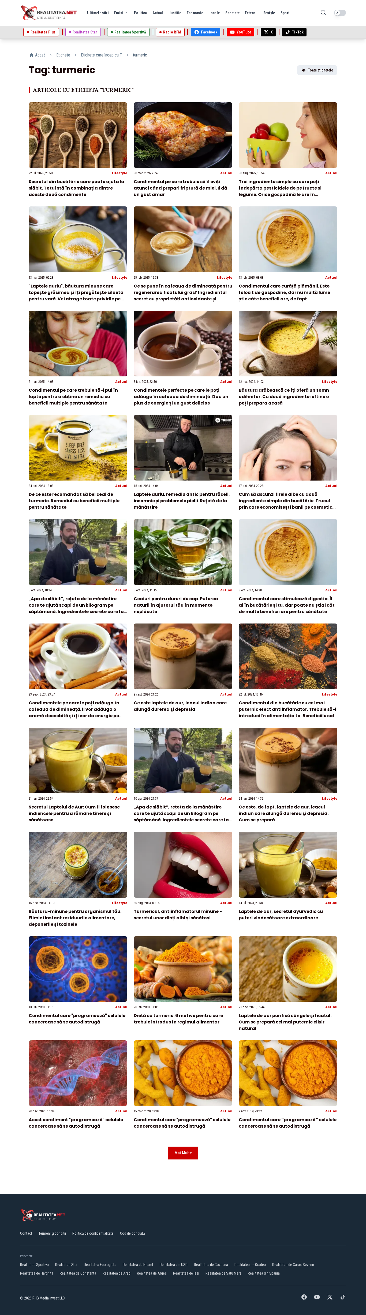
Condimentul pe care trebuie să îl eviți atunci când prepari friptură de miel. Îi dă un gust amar (180, 188)
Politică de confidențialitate (93, 1233)
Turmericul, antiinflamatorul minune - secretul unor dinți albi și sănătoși (178, 914)
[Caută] (323, 13)
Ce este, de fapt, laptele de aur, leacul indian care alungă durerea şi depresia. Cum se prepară (283, 813)
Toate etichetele (320, 70)
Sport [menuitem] (285, 13)
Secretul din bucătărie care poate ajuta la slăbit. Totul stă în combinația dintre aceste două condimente (76, 188)
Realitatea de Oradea (250, 1265)
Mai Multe (183, 1152)
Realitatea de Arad (116, 1273)
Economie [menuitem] (195, 13)
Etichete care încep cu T (101, 55)
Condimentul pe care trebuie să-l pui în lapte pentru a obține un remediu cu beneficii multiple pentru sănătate (73, 396)
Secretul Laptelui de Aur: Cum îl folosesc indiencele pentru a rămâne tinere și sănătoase (74, 813)
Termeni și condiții (52, 1233)
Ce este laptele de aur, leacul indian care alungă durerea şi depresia (180, 706)
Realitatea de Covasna (211, 1265)
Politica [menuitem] (140, 13)
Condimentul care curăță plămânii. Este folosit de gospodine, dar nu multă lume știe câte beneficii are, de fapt (284, 292)
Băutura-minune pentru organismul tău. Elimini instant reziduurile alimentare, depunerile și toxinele (75, 917)
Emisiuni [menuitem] (121, 13)
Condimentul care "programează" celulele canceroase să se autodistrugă (77, 1018)
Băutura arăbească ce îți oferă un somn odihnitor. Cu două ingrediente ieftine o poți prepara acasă (284, 396)
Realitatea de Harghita (36, 1273)
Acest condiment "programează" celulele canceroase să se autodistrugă (76, 1123)
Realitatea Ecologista (100, 1265)
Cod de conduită (132, 1233)
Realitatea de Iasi (186, 1273)
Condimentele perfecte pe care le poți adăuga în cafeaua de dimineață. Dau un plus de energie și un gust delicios (181, 396)
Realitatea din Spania (264, 1273)
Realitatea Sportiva (34, 1265)
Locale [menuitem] (214, 13)
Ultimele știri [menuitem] (98, 13)
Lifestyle (119, 173)
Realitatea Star (66, 1265)
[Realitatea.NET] (49, 13)
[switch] (340, 13)
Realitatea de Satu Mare (223, 1273)
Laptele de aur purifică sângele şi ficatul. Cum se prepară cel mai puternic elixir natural (285, 1021)
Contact (26, 1233)
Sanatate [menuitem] (232, 13)
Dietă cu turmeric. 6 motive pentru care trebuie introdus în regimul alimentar (178, 1018)
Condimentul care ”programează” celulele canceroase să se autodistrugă (288, 1123)
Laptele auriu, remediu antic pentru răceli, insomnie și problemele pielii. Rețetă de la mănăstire (182, 500)
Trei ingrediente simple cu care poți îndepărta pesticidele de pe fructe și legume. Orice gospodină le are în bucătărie (280, 191)
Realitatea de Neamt (138, 1265)
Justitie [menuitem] (175, 13)
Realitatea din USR (174, 1265)
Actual (226, 173)
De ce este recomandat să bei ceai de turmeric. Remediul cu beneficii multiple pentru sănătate (74, 500)
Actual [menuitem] (157, 13)
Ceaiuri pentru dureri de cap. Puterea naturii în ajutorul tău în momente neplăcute (176, 605)
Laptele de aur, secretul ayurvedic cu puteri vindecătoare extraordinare (281, 914)
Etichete (63, 55)
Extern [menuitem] (250, 13)
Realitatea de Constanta (78, 1273)
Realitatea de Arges (152, 1273)
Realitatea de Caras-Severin (293, 1265)
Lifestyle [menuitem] (267, 13)
